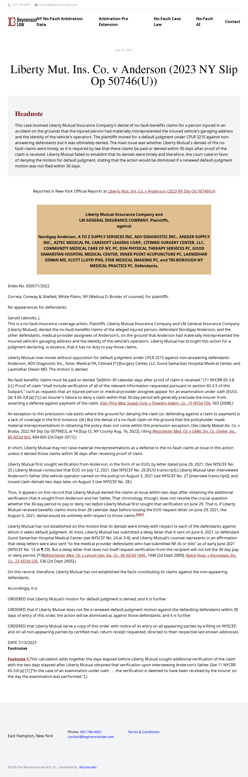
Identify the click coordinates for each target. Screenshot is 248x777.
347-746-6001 (21, 5)
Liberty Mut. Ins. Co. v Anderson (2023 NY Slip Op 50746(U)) (161, 191)
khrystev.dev (87, 767)
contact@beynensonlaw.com (58, 5)
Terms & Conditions (144, 732)
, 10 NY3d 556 (155, 403)
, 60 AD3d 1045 (95, 555)
